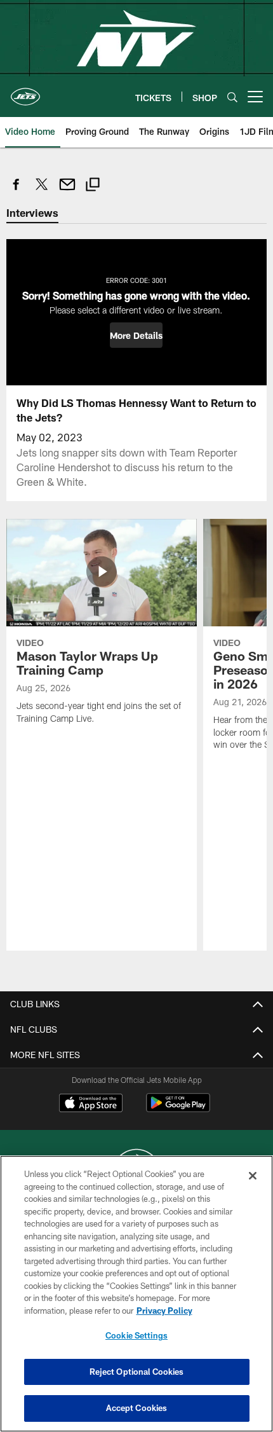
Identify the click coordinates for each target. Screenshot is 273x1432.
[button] (136, 335)
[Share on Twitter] (42, 191)
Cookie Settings (136, 1335)
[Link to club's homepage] (25, 91)
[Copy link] (93, 186)
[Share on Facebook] (16, 191)
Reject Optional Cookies (137, 1372)
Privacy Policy (164, 1310)
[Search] (232, 97)
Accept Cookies (137, 1408)
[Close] (253, 1176)
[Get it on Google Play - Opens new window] (178, 1109)
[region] (136, 1293)
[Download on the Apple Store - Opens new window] (91, 1104)
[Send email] (67, 191)
